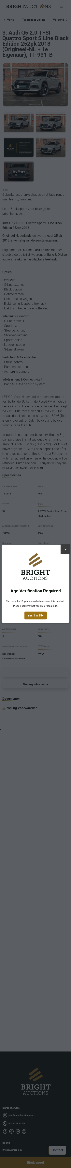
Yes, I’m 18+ (35, 615)
